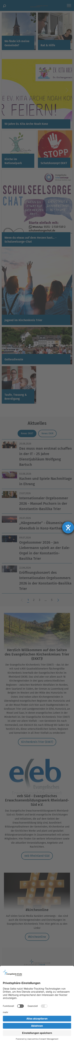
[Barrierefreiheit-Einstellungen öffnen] (68, 527)
